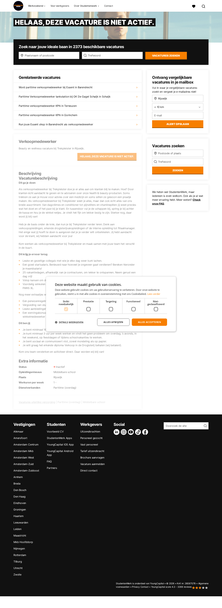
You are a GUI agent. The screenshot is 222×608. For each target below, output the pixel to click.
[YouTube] (131, 432)
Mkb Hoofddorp (23, 542)
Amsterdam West (23, 457)
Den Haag (19, 496)
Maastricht (19, 535)
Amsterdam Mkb (23, 451)
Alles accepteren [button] (149, 322)
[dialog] (111, 304)
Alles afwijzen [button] (113, 322)
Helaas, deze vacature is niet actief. (107, 156)
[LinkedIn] (117, 432)
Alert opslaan (177, 124)
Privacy (136, 586)
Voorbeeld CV (55, 431)
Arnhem (18, 477)
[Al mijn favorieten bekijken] (194, 6)
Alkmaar (18, 431)
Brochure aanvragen (92, 457)
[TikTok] (138, 432)
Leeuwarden (20, 522)
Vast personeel (89, 444)
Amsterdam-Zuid (23, 464)
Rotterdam (19, 555)
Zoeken (177, 170)
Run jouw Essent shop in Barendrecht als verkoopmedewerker (56, 124)
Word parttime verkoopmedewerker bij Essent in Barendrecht (55, 87)
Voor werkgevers (60, 5)
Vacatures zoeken (166, 55)
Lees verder (153, 293)
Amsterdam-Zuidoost (26, 470)
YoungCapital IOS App (60, 444)
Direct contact (89, 470)
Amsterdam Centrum (26, 444)
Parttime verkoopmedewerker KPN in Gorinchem (48, 115)
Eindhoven (19, 503)
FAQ (49, 461)
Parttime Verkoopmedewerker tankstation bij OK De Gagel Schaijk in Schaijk (64, 96)
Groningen (19, 509)
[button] (69, 322)
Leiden (17, 529)
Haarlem (18, 516)
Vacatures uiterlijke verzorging (37, 402)
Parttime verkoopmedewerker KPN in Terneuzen (48, 105)
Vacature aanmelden (92, 464)
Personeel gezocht (91, 438)
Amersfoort (20, 438)
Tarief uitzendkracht (92, 451)
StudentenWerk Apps (59, 438)
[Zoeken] (204, 6)
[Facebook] (145, 432)
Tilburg (17, 561)
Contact (108, 5)
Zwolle (17, 574)
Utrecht (18, 568)
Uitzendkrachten (90, 431)
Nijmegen (19, 548)
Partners (52, 468)
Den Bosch (19, 490)
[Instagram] (124, 432)
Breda (16, 483)
